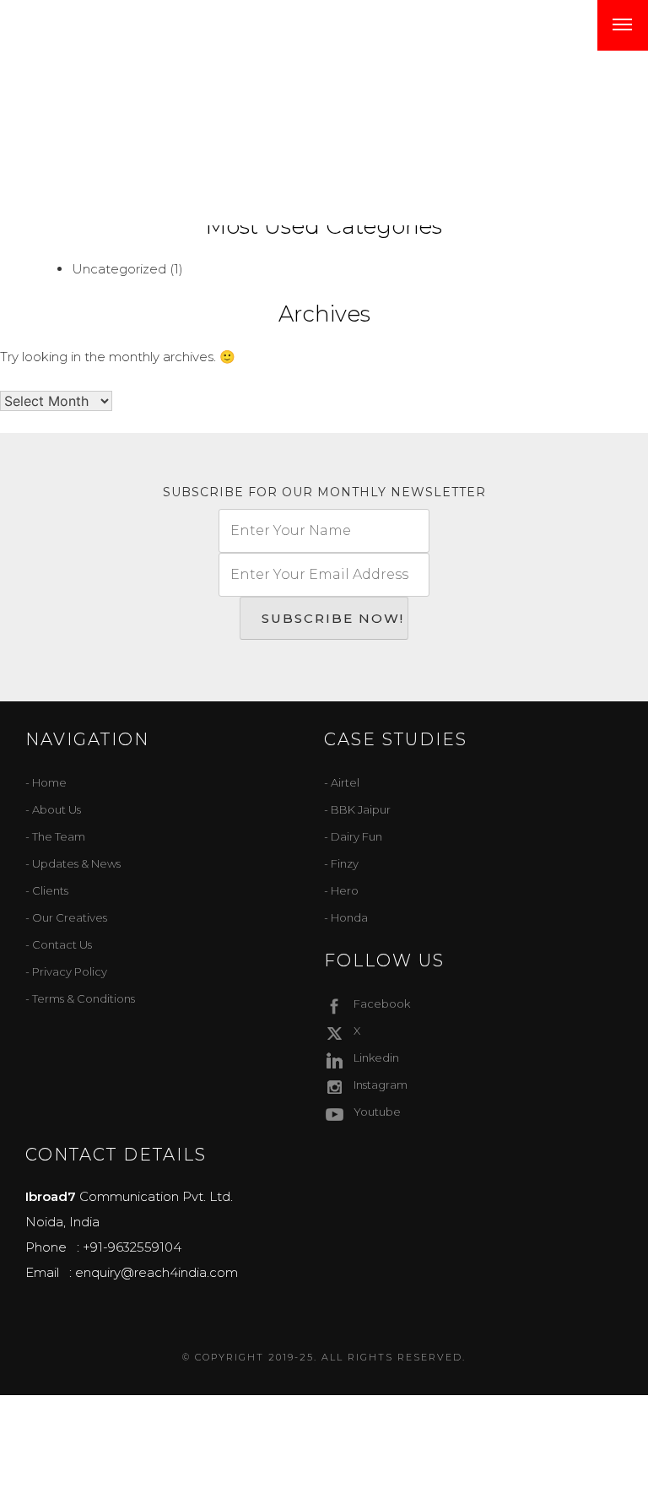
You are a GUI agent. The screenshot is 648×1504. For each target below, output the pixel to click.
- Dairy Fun (353, 836)
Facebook (382, 1003)
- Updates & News (73, 863)
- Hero (341, 890)
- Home (46, 782)
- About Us (53, 809)
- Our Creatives (66, 917)
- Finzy (341, 863)
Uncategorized (119, 269)
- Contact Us (58, 944)
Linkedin (376, 1057)
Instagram (381, 1084)
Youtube (377, 1111)
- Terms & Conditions (80, 998)
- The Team (55, 836)
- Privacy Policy (66, 971)
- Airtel (341, 782)
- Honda (346, 917)
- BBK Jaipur (357, 809)
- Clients (46, 890)
